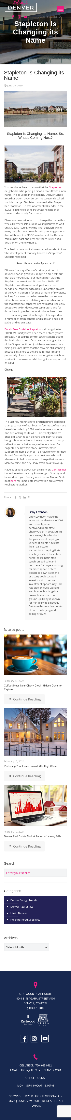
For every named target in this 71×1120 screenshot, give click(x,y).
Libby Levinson (38, 512)
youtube (26, 17)
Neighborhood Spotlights (25, 919)
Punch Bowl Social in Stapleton (23, 329)
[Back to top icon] (63, 1112)
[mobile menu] (60, 9)
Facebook (14, 17)
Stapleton (55, 187)
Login (11, 1101)
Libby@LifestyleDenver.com (40, 1070)
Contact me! (59, 469)
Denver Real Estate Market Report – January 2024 (33, 836)
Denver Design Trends (23, 900)
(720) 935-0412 (48, 16)
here (13, 481)
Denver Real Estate (21, 906)
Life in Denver (18, 913)
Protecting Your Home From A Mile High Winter (30, 766)
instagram (20, 17)
